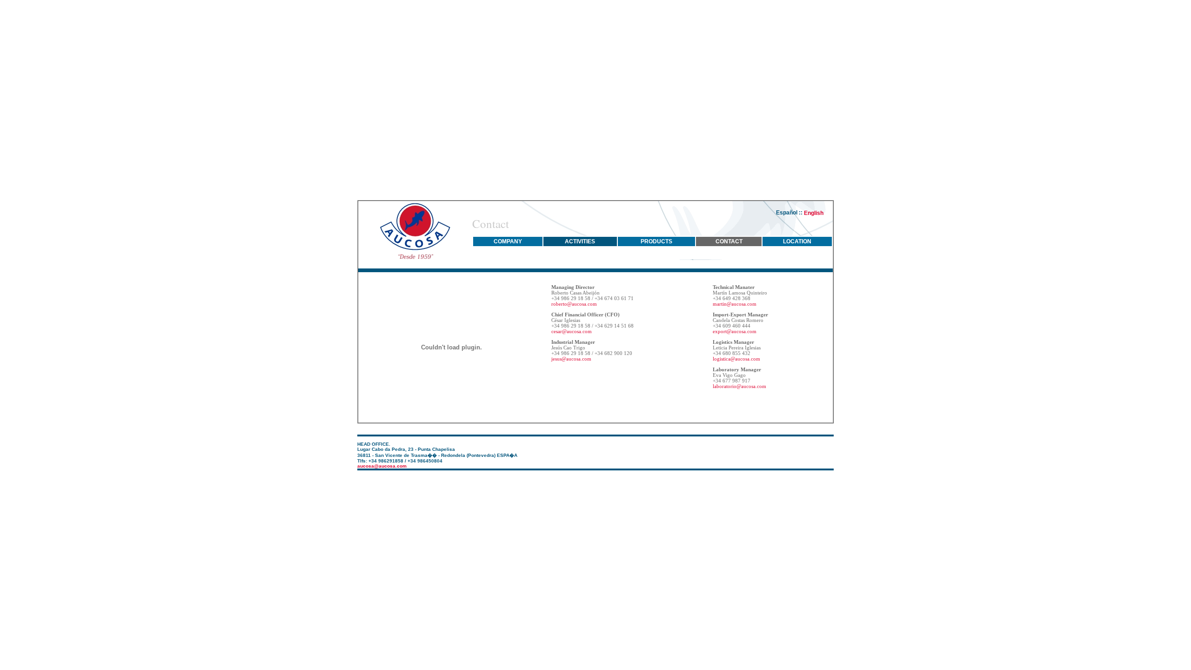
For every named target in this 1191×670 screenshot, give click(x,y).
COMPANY (508, 241)
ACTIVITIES (580, 241)
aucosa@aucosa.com (382, 466)
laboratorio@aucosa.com (739, 386)
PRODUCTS (656, 241)
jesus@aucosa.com (571, 359)
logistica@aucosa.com (736, 359)
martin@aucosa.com (734, 304)
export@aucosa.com (734, 331)
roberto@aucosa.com (574, 304)
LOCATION (797, 241)
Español (787, 212)
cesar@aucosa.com (571, 331)
